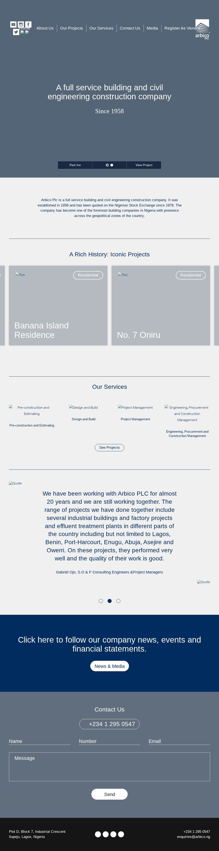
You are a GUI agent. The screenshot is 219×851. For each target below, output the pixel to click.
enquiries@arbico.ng (193, 837)
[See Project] (58, 305)
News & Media (110, 666)
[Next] (206, 361)
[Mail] (121, 834)
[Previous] (12, 361)
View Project (144, 165)
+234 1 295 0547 (111, 724)
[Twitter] (98, 834)
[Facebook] (106, 834)
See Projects (109, 448)
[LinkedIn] (113, 834)
